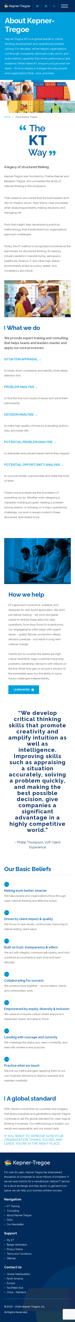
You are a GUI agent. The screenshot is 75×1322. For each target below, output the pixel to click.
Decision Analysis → (21, 414)
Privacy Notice (15, 1249)
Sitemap (11, 1258)
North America (15, 1278)
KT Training (13, 1206)
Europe (11, 1283)
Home (7, 117)
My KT (10, 1240)
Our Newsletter (15, 1224)
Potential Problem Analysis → (30, 442)
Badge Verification (17, 1244)
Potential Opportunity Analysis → (34, 464)
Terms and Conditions (19, 1253)
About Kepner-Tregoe (19, 1215)
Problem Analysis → (21, 387)
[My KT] (37, 6)
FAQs (10, 1219)
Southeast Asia (15, 1287)
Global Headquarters (18, 1274)
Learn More (22, 689)
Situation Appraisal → (23, 359)
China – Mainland (16, 1292)
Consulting (13, 1210)
